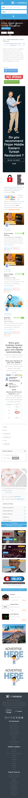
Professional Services (9, 567)
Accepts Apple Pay (8, 510)
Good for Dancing (7, 514)
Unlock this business (13, 187)
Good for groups (7, 520)
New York (14, 751)
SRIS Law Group (7, 569)
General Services (8, 539)
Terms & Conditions (14, 742)
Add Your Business (14, 726)
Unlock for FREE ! (12, 70)
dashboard (17, 395)
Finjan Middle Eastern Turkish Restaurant (20, 179)
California (14, 759)
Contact (14, 740)
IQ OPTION (7, 318)
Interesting (9, 248)
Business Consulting (14, 777)
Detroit (12, 609)
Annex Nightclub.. (14, 614)
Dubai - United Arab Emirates (14, 753)
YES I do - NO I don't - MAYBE (14, 160)
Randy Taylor (7, 269)
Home (4, 39)
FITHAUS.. (12, 594)
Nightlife (6, 552)
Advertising (14, 789)
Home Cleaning (14, 787)
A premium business (13, 82)
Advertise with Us (14, 728)
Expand (14, 523)
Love (8, 251)
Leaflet (24, 486)
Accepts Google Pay (8, 507)
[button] (4, 21)
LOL (17, 248)
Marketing (14, 781)
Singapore (14, 763)
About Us (14, 738)
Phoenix (14, 765)
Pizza (5, 430)
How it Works (14, 730)
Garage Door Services (14, 775)
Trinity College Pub (8, 554)
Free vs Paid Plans (14, 734)
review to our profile (18, 201)
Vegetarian (7, 444)
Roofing (14, 795)
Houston (14, 757)
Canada (13, 600)
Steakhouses (7, 437)
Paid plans (17, 190)
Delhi (14, 761)
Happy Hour (6, 517)
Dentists (14, 779)
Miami (14, 767)
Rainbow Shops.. (14, 604)
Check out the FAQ (14, 732)
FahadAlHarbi (7, 313)
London (14, 749)
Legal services (14, 793)
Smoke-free (7, 433)
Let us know (7, 207)
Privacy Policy (14, 744)
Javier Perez (7, 229)
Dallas (14, 769)
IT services (14, 791)
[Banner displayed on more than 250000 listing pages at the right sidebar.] (14, 655)
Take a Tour (14, 736)
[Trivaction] (14, 633)
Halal (5, 427)
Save (4, 33)
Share (11, 33)
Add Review (6, 28)
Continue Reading (9, 245)
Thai (5, 440)
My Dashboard (14, 724)
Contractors (14, 785)
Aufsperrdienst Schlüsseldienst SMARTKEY (14, 541)
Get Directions (8, 492)
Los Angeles (14, 755)
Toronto (16, 600)
